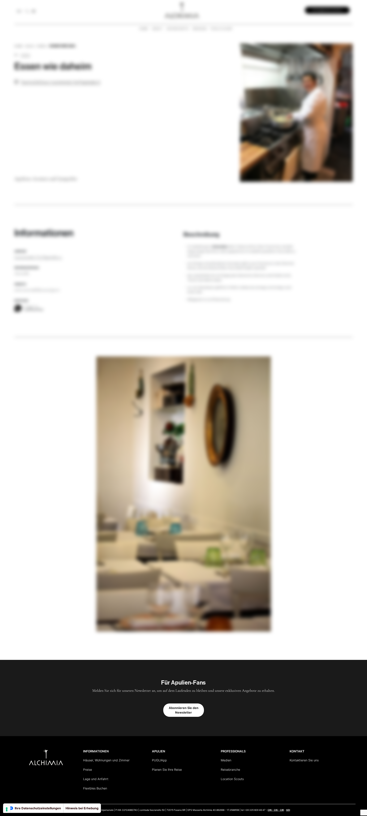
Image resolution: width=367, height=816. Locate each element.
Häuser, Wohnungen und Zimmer (106, 760)
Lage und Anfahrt (95, 779)
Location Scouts (232, 779)
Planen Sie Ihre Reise (167, 769)
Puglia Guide (221, 28)
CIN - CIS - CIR (276, 810)
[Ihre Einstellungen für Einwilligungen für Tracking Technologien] (6, 809)
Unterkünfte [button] (177, 28)
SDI (288, 810)
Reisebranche (230, 769)
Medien (226, 760)
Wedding (200, 28)
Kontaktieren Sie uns (304, 760)
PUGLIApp (159, 760)
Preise (87, 769)
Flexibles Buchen (95, 788)
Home (143, 28)
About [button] (157, 28)
